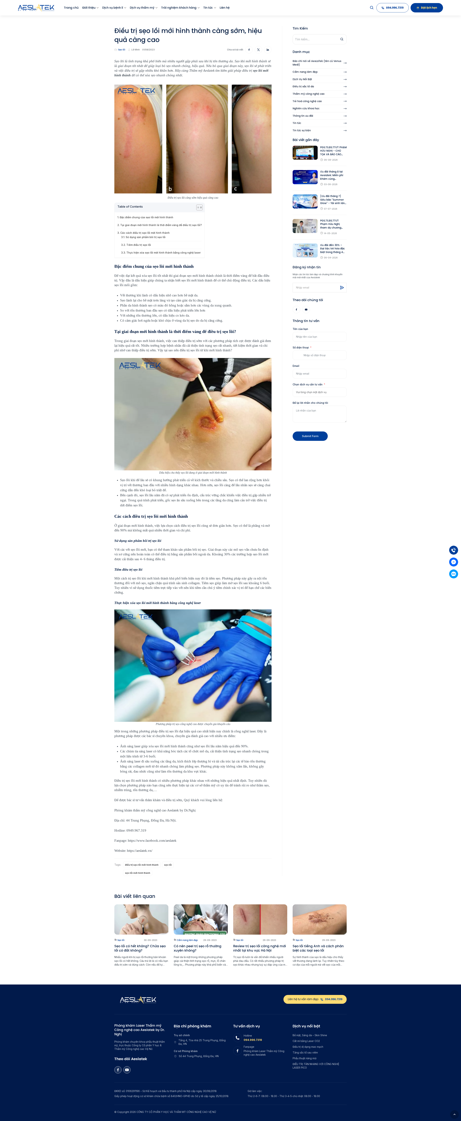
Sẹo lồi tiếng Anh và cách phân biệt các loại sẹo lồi (318, 948)
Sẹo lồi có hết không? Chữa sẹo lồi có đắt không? (140, 948)
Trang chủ (71, 8)
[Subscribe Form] (341, 287)
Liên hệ (225, 8)
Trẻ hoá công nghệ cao (307, 101)
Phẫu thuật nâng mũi (304, 1058)
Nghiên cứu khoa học (306, 108)
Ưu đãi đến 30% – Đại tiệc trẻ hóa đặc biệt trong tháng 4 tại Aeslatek (332, 248)
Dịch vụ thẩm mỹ (142, 8)
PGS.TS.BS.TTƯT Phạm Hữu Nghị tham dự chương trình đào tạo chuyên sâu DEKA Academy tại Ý (333, 224)
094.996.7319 (253, 1039)
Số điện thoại (301, 347)
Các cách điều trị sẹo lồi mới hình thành (145, 232)
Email (296, 365)
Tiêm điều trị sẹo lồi (139, 244)
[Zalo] (453, 573)
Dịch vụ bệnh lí (112, 8)
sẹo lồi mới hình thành (137, 872)
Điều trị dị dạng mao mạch (308, 1046)
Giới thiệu (88, 8)
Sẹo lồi (121, 50)
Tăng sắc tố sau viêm (305, 1052)
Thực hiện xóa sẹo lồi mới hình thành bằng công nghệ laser (163, 252)
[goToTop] (454, 1114)
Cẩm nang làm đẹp (305, 72)
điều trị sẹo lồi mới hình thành (141, 864)
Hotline (248, 1035)
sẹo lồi (168, 864)
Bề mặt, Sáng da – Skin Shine (310, 1035)
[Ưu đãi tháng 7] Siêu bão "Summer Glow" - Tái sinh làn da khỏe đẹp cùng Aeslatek (332, 199)
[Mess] (453, 562)
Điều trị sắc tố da (303, 86)
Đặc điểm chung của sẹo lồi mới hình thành (146, 217)
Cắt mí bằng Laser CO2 (306, 1040)
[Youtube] (306, 309)
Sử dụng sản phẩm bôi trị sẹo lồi (145, 237)
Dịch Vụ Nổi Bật (302, 79)
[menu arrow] (98, 7)
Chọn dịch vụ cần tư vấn (308, 384)
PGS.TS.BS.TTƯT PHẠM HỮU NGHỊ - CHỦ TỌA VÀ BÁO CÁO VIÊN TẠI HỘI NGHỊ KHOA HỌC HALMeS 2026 (333, 151)
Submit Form (310, 436)
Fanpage (249, 1046)
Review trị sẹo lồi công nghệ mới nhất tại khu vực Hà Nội (259, 948)
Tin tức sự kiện (302, 130)
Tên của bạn (300, 328)
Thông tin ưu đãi (303, 116)
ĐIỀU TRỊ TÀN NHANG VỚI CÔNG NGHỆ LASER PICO (316, 1065)
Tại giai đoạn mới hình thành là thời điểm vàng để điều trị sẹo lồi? (161, 225)
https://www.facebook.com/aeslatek (152, 840)
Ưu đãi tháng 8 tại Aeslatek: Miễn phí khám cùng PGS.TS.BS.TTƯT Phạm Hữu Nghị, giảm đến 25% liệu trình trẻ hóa (332, 175)
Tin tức (208, 8)
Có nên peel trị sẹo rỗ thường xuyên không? (197, 948)
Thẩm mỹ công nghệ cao (309, 94)
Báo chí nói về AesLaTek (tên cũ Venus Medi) (317, 62)
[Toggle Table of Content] (198, 207)
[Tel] (453, 550)
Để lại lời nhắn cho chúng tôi (310, 402)
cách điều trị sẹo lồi (187, 525)
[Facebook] (296, 309)
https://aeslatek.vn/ (139, 851)
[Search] (372, 8)
